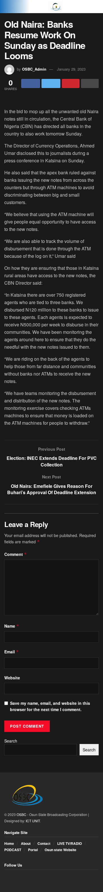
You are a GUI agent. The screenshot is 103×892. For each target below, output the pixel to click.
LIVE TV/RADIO (69, 843)
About (26, 843)
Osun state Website (60, 849)
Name (11, 626)
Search (10, 741)
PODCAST (12, 849)
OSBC (21, 814)
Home (9, 843)
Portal (33, 849)
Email (11, 651)
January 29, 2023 (71, 69)
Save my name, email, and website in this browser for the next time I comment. (50, 706)
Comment (15, 554)
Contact (43, 843)
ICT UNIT (33, 820)
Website (12, 678)
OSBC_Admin (34, 69)
